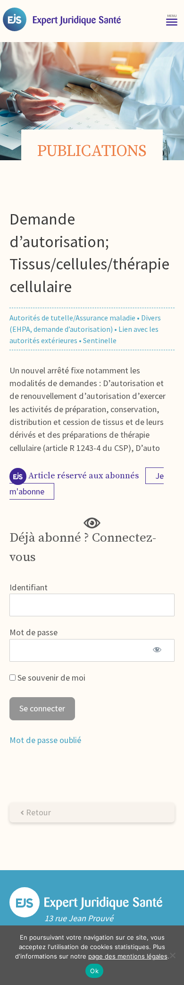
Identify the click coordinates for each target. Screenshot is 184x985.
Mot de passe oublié (45, 739)
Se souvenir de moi (50, 677)
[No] (172, 955)
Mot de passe (33, 632)
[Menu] (171, 19)
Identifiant (28, 587)
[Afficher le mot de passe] (157, 650)
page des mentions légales (127, 956)
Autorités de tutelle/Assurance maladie (72, 317)
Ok (94, 971)
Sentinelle (100, 340)
